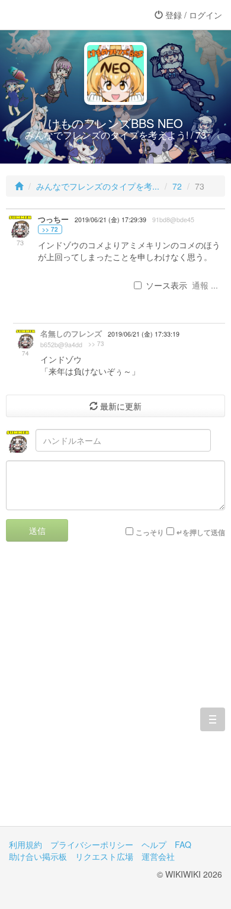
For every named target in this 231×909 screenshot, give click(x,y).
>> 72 (50, 229)
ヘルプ (154, 844)
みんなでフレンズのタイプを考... (97, 186)
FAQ (183, 844)
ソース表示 (166, 285)
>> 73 (96, 344)
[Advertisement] (115, 692)
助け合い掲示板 (38, 856)
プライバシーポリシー (91, 844)
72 (177, 186)
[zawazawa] (56, 15)
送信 (37, 530)
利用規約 (25, 844)
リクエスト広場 (104, 856)
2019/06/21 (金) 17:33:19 (143, 333)
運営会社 (158, 856)
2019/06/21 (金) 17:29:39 (110, 219)
